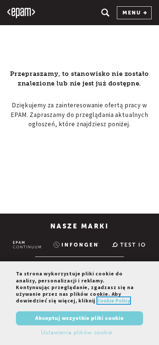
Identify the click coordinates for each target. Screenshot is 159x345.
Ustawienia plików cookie (76, 332)
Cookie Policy (113, 300)
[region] (79, 303)
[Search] (105, 13)
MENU (131, 13)
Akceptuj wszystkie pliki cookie (79, 318)
